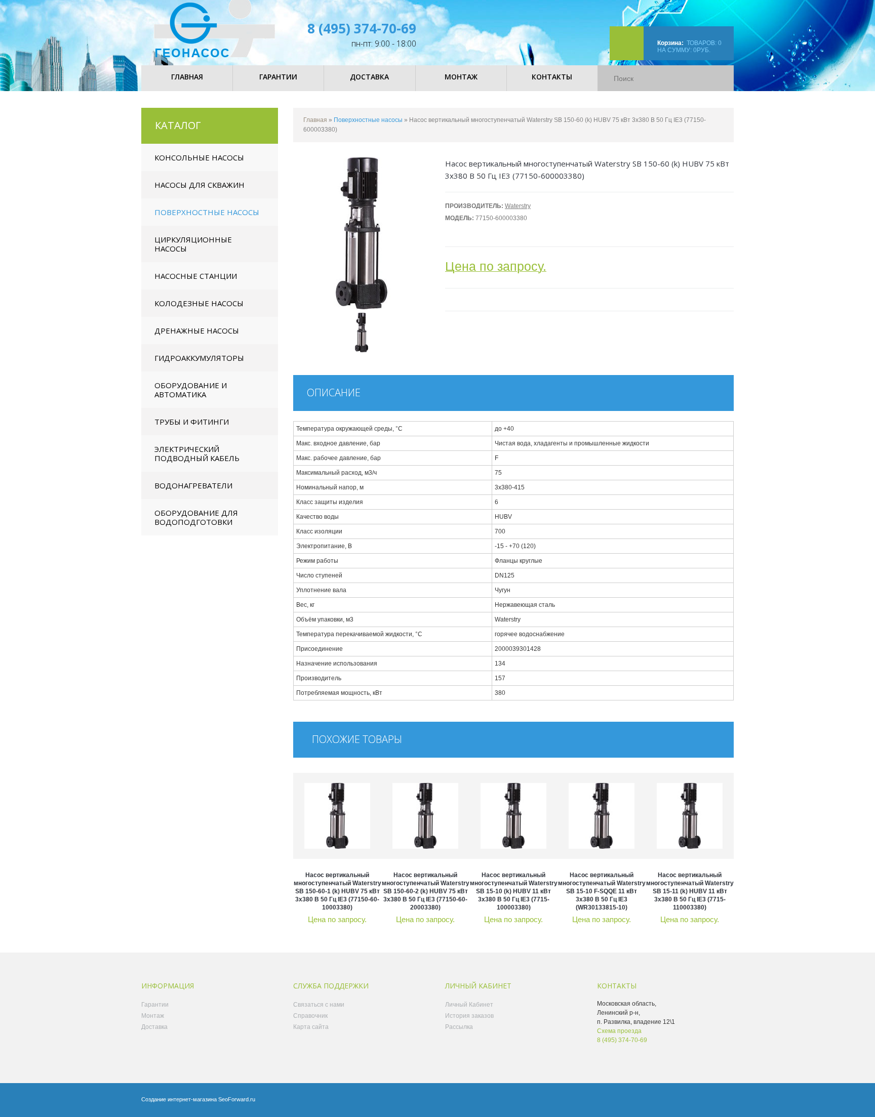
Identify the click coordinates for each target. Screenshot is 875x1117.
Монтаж (152, 1015)
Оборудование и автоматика (190, 389)
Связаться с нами (318, 1004)
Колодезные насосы (199, 303)
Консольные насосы (199, 157)
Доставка (154, 1026)
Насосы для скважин (199, 185)
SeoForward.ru (236, 1099)
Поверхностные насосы (206, 212)
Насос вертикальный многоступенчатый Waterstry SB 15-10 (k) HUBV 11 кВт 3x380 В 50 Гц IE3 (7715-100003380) (514, 891)
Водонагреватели (193, 485)
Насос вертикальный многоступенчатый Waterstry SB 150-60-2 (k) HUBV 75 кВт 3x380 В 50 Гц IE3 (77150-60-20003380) (425, 891)
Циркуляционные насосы (193, 244)
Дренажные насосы (196, 330)
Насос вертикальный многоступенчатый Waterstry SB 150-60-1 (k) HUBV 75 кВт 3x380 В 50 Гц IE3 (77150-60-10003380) (337, 891)
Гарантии (155, 1004)
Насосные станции (195, 276)
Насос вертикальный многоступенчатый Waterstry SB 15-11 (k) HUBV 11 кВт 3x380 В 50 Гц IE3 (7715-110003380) (690, 891)
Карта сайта (311, 1026)
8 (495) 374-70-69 (361, 28)
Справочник (310, 1015)
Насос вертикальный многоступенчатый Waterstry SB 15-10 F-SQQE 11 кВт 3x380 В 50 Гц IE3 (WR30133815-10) (602, 891)
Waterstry (518, 206)
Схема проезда (619, 1031)
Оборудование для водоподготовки (196, 517)
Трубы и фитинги (191, 422)
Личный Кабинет (469, 1004)
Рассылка (459, 1026)
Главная (315, 119)
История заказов (469, 1015)
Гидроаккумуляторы (199, 358)
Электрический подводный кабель (197, 453)
